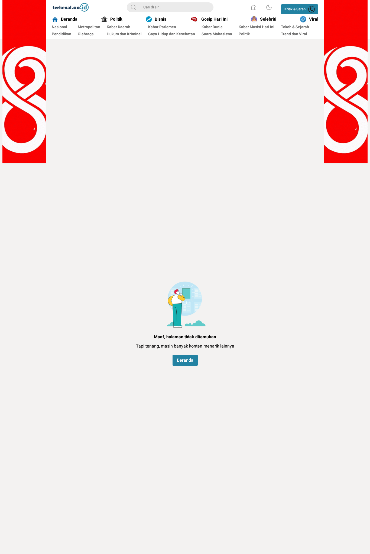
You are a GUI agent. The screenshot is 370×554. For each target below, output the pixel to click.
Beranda (185, 360)
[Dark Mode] (269, 7)
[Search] (133, 7)
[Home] (254, 7)
